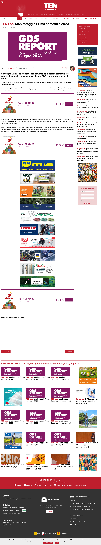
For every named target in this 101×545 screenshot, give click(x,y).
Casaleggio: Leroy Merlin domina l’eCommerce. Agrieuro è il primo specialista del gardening (87, 150)
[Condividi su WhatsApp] (14, 68)
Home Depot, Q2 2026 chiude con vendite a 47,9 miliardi (87, 107)
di (64, 67)
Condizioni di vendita (76, 516)
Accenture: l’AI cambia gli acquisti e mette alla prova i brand (86, 131)
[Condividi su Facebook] (8, 68)
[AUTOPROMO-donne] (88, 471)
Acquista (69, 104)
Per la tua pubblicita (52, 18)
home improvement (53, 363)
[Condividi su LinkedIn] (11, 68)
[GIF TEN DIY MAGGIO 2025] (13, 449)
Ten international (50, 533)
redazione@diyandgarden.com (81, 506)
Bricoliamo (63, 533)
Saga (38, 533)
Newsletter (38, 18)
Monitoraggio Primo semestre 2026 (86, 137)
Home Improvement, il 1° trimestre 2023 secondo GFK (37, 467)
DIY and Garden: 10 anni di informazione (82, 503)
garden (38, 363)
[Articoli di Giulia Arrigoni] (72, 70)
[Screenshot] (87, 204)
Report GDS (76, 363)
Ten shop (66, 18)
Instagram (39, 485)
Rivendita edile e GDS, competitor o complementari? (87, 445)
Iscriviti (50, 511)
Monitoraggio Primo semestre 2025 (38, 400)
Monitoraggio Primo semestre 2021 (63, 444)
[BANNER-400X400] (87, 86)
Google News (61, 485)
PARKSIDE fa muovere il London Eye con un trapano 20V (86, 112)
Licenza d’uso (74, 519)
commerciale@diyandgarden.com (82, 509)
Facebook (29, 485)
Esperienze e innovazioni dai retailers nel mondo (62, 467)
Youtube (49, 485)
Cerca (20, 18)
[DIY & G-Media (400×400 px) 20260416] (87, 66)
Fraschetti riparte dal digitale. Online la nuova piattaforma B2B (87, 124)
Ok (57, 542)
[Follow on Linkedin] (66, 69)
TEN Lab (7, 24)
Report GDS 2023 (26, 103)
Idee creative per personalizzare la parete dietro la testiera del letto (87, 100)
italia (66, 363)
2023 (26, 363)
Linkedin (19, 485)
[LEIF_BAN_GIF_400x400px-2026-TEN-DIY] (13, 405)
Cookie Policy (48, 542)
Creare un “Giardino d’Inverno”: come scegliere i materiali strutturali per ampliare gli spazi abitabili (86, 93)
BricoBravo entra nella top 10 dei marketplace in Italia (87, 143)
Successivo (69, 351)
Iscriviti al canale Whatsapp (78, 485)
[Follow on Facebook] (68, 69)
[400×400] (88, 383)
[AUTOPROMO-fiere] (87, 182)
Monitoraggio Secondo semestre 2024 (61, 400)
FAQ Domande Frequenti (77, 522)
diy (31, 363)
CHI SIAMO (75, 18)
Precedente (6, 351)
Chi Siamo (73, 501)
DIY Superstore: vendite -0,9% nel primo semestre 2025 (87, 401)
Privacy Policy (74, 525)
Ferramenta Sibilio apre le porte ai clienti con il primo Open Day (87, 158)
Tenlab (29, 18)
